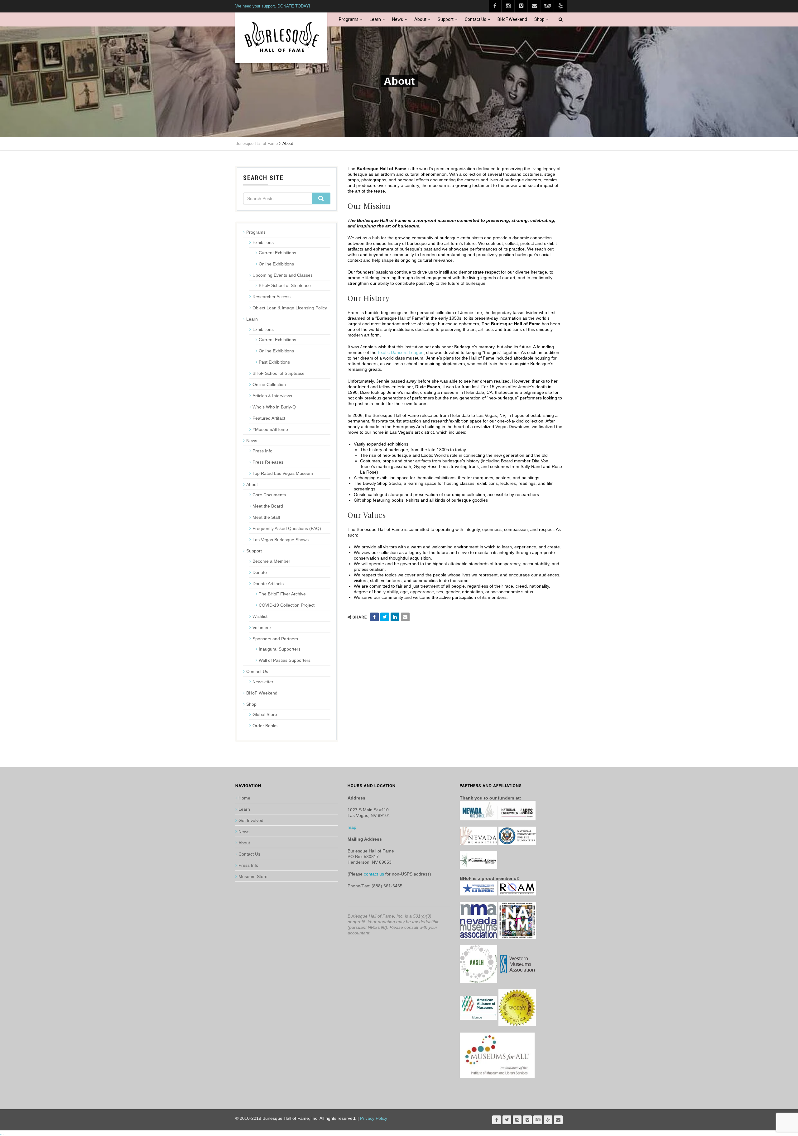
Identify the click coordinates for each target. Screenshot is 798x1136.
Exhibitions (263, 242)
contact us (374, 873)
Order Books (264, 725)
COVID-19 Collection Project (287, 605)
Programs (348, 19)
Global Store (264, 714)
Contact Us (475, 19)
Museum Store (252, 876)
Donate (259, 572)
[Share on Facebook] (374, 617)
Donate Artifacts (268, 583)
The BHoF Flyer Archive (282, 593)
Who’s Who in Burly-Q (274, 406)
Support (446, 19)
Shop (539, 19)
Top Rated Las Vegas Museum (282, 473)
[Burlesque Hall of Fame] (281, 38)
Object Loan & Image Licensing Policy (289, 307)
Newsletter (262, 681)
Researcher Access (271, 296)
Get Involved (250, 820)
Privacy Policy (373, 1118)
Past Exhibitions (274, 362)
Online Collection (269, 384)
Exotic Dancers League (400, 352)
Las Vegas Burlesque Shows (280, 539)
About (420, 19)
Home (244, 797)
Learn (375, 19)
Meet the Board (267, 506)
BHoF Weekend (512, 19)
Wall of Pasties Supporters (284, 660)
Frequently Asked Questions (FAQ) (286, 528)
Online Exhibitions (276, 263)
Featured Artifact (268, 418)
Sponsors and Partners (275, 638)
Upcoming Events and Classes (282, 275)
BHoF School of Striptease (285, 285)
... (2, 1133)
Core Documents (269, 494)
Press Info (262, 450)
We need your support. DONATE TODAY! (272, 6)
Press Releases (267, 462)
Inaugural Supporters (279, 649)
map (352, 827)
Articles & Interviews (272, 395)
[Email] (405, 617)
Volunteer (261, 627)
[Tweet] (384, 617)
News (397, 19)
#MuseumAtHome (270, 429)
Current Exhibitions (277, 252)
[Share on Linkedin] (395, 617)
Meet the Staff (266, 517)
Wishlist (259, 616)
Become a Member (271, 561)
